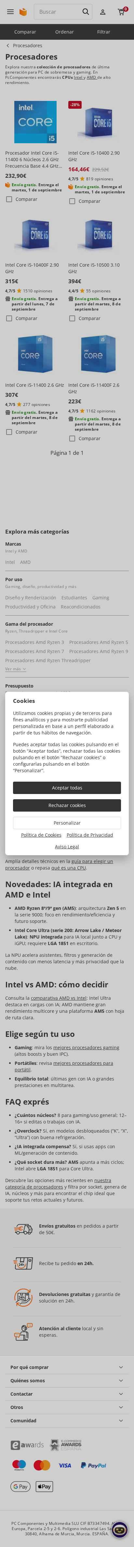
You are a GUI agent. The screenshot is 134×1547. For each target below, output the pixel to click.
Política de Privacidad (90, 835)
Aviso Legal (67, 846)
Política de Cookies (41, 835)
